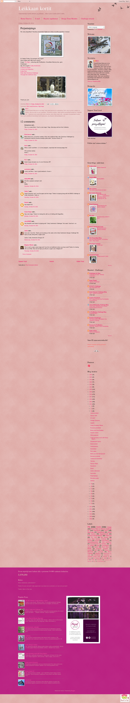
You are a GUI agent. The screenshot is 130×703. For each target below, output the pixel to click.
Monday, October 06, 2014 (31, 216)
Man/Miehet (100, 532)
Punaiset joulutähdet (95, 428)
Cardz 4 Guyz (93, 330)
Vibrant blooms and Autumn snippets (101, 206)
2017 (90, 396)
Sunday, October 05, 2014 (31, 206)
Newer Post (23, 261)
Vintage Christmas (95, 420)
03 (91, 498)
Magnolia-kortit (104, 534)
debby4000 (27, 178)
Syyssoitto (93, 473)
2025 (90, 377)
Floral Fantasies (93, 204)
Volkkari (92, 480)
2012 (90, 509)
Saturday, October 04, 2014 (31, 186)
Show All (109, 265)
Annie (26, 145)
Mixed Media (105, 547)
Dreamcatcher (94, 444)
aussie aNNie (92, 177)
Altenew (107, 550)
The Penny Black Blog (95, 238)
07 (91, 488)
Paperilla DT (106, 556)
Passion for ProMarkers (95, 325)
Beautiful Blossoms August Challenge (101, 228)
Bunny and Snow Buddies (97, 430)
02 (91, 501)
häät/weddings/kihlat (93, 542)
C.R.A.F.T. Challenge (95, 286)
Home (52, 261)
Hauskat (93, 534)
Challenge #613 (93, 313)
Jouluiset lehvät (94, 413)
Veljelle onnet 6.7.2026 (102, 256)
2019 (90, 392)
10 (91, 411)
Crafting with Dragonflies (26, 69)
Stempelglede (105, 545)
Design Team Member (69, 18)
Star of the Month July (94, 287)
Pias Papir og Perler (94, 243)
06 (91, 491)
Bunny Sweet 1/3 (29, 671)
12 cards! (92, 418)
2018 (90, 394)
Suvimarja (99, 559)
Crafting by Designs (25, 67)
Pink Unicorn (28, 134)
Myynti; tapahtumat (51, 18)
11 (91, 408)
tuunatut (90, 550)
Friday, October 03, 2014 (30, 129)
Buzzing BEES (100, 178)
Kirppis (93, 559)
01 (91, 503)
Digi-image (41, 106)
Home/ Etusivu (26, 18)
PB (89, 527)
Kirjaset (96, 547)
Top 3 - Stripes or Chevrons (95, 293)
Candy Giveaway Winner (96, 425)
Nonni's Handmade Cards (96, 226)
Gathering (27, 636)
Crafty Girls (23, 71)
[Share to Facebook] (56, 104)
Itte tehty (91, 215)
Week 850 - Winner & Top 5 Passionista (98, 326)
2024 (90, 379)
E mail (37, 18)
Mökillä (89, 548)
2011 (90, 511)
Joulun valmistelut (95, 471)
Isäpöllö (92, 423)
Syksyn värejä (94, 463)
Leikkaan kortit (35, 8)
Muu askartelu (105, 537)
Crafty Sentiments (35, 65)
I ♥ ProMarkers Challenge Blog (97, 312)
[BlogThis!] (53, 104)
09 (91, 483)
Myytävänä (90, 561)
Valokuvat (108, 535)
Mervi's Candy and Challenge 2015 (34, 609)
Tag (101, 550)
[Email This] (51, 104)
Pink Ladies (93, 451)
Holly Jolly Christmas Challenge (29, 73)
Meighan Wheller (29, 245)
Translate (99, 29)
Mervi (97, 61)
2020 (90, 389)
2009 (90, 516)
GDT (96, 550)
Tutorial (89, 558)
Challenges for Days (94, 273)
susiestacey (27, 169)
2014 (90, 404)
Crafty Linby (92, 166)
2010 (90, 514)
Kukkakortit (97, 530)
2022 (90, 384)
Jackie (26, 230)
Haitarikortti (28, 680)
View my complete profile (94, 81)
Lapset (89, 547)
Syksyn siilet (93, 415)
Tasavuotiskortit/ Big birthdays (98, 543)
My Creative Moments (95, 193)
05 (91, 493)
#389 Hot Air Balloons (94, 332)
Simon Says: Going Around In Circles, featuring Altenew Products (98, 307)
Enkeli (92, 468)
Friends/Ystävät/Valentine (95, 535)
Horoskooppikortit (100, 561)
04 (91, 496)
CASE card (99, 245)
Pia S (25, 159)
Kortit (98, 527)
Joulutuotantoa (94, 446)
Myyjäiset (98, 553)
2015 (90, 401)
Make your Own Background (97, 453)
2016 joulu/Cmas (106, 542)
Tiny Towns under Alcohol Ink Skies (97, 190)
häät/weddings (105, 540)
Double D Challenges (95, 317)
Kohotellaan (93, 449)
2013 (90, 506)
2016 (90, 399)
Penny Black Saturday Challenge (97, 539)
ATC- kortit (94, 537)
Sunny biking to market (31, 644)
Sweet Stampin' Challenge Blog (98, 292)
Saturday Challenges (94, 281)
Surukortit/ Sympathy (102, 548)
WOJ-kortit (90, 551)
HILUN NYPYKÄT (94, 255)
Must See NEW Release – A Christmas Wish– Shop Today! (98, 240)
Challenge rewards (87, 18)
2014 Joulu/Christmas (32, 106)
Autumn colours (94, 432)
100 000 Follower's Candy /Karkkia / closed (36, 600)
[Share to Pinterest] (58, 104)
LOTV (106, 530)
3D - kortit (104, 558)
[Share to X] (54, 104)
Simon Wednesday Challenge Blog (98, 305)
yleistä (109, 532)
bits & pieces (92, 188)
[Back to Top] (125, 697)
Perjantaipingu (94, 476)
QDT (94, 561)
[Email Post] (48, 104)
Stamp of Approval (101, 167)
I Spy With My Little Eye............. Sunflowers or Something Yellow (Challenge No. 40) (103, 196)
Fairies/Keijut (97, 555)
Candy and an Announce (31, 662)
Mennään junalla (94, 478)
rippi (98, 545)
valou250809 (27, 221)
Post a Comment (27, 254)
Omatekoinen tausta (95, 441)
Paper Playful (93, 280)
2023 (90, 382)
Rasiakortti (93, 466)
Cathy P (26, 191)
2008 (90, 519)
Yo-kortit (97, 540)
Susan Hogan (28, 211)
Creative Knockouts (94, 297)
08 (91, 486)
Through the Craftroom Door (28, 74)
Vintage (109, 527)
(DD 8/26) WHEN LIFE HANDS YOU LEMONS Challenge (98, 320)
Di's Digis (27, 62)
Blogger (73, 690)
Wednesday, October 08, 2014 (32, 240)
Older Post (80, 261)
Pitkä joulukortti (94, 435)
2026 (90, 374)
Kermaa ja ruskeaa (95, 456)
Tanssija (92, 461)
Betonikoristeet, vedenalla (32, 627)
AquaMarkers (107, 559)
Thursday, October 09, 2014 (31, 251)
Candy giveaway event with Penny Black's (36, 653)
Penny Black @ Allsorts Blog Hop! (34, 618)
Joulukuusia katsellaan (96, 458)
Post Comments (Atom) (32, 265)
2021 (90, 387)
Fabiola (26, 202)
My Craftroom (96, 558)
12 (91, 406)
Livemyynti (100, 551)
